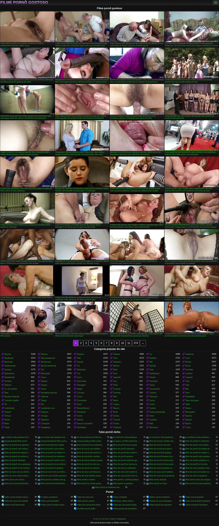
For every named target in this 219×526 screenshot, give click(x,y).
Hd (78, 366)
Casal (43, 389)
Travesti (116, 420)
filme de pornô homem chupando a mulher (162, 456)
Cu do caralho (11, 389)
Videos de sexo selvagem (160, 501)
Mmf (115, 396)
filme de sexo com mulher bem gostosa (126, 472)
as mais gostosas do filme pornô (90, 437)
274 (136, 343)
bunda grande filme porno (16, 441)
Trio (42, 369)
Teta (79, 358)
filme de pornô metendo (15, 460)
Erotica (116, 423)
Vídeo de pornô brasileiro (196, 505)
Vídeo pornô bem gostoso (160, 505)
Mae (6, 393)
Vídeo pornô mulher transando (18, 497)
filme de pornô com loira (159, 445)
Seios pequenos (48, 358)
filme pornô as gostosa (123, 483)
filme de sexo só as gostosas (161, 476)
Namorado (81, 381)
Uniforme (117, 427)
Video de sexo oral (85, 497)
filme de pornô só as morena (53, 464)
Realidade (190, 396)
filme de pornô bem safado (52, 445)
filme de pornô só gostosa (52, 468)
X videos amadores (49, 497)
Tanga (43, 400)
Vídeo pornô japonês (194, 497)
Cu (150, 354)
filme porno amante (157, 479)
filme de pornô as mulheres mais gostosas (198, 441)
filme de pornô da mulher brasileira (198, 449)
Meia (115, 369)
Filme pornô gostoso (24, 2)
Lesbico (188, 373)
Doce (79, 377)
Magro (80, 389)
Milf (150, 362)
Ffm (42, 404)
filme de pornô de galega (160, 452)
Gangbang (45, 427)
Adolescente (10, 366)
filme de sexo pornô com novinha (126, 476)
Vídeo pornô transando (15, 505)
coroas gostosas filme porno (89, 441)
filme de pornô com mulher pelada (54, 449)
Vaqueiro (117, 362)
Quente (152, 366)
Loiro (187, 358)
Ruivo (188, 366)
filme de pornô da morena (160, 449)
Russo (152, 400)
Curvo (79, 396)
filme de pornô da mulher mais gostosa (54, 452)
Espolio (80, 362)
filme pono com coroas (14, 479)
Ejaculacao (9, 373)
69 (6, 404)
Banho (188, 423)
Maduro (188, 420)
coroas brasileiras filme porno (54, 441)
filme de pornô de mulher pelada (18, 456)
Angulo (44, 385)
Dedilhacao (154, 373)
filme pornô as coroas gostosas (90, 483)
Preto (115, 385)
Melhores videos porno (123, 501)
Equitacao (9, 358)
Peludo (152, 377)
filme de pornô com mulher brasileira (198, 445)
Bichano (80, 354)
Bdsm (115, 400)
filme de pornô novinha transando (162, 460)
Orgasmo (45, 420)
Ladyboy (153, 420)
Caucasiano (154, 389)
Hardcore (189, 354)
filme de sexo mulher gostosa (53, 476)
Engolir (8, 412)
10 (122, 343)
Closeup (117, 389)
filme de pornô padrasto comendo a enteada (198, 460)
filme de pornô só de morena (17, 468)
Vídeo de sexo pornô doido (89, 505)
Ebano (188, 408)
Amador (8, 381)
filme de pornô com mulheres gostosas (90, 449)
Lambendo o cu (48, 408)
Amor (151, 416)
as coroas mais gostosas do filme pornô (54, 437)
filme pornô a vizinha (86, 479)
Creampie (45, 423)
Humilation (81, 427)
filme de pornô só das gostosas (162, 464)
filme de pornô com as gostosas (126, 445)
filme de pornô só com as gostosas (126, 464)
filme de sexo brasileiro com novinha (162, 468)
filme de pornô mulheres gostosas (126, 460)
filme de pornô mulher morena (54, 460)
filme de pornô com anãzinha (89, 445)
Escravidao (82, 400)
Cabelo (152, 408)
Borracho (9, 362)
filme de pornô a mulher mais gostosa (162, 441)
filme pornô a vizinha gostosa (126, 479)
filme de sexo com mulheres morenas (162, 472)
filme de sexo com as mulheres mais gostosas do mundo (54, 472)
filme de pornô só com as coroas (90, 464)
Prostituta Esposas (49, 393)
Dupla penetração (157, 412)
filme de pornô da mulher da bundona (18, 452)
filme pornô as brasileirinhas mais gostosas (54, 483)
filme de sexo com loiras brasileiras (90, 472)
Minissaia (153, 427)
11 (128, 343)
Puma (7, 420)
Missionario (46, 362)
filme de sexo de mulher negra (198, 472)
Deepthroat (9, 377)
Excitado (189, 369)
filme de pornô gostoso (123, 456)
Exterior (8, 385)
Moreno (44, 354)
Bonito (188, 362)
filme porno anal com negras (197, 479)
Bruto (115, 412)
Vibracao (153, 396)
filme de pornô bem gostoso (17, 445)
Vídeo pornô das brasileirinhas (126, 509)
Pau (115, 381)
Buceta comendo (12, 396)
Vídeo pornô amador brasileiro (54, 505)
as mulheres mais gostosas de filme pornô (126, 437)
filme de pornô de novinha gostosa (90, 456)
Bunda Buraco (83, 408)
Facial (152, 385)
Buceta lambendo (48, 366)
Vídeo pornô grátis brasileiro (197, 501)
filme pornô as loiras (158, 483)
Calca (43, 377)
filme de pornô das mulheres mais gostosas (126, 452)
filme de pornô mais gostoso (197, 456)
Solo (187, 381)
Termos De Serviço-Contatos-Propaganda (109, 519)
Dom (187, 393)
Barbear (152, 358)
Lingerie (189, 377)
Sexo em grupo (192, 400)
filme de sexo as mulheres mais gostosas (126, 468)
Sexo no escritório (85, 423)
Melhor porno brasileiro (159, 497)
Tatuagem (81, 385)
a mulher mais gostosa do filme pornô (18, 437)
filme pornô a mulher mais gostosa (54, 479)
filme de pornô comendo (123, 449)
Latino (152, 404)
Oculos (116, 416)
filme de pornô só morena (88, 468)
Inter (187, 385)
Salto (187, 404)
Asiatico (8, 369)
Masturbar (81, 369)
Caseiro (152, 393)
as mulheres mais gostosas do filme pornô (162, 437)
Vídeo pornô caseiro (86, 501)
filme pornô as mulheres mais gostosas (108, 487)
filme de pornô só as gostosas (18, 464)
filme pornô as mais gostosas (198, 483)
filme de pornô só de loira (196, 464)
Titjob (7, 427)
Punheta (117, 393)
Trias (115, 358)
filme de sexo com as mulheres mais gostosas (18, 472)
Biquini (116, 408)
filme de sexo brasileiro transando (198, 468)
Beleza (116, 366)
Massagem (190, 412)
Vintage (44, 416)
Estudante (81, 412)
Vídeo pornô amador (50, 501)
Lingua (116, 404)
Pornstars (153, 381)
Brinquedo (45, 373)
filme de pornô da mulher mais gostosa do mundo (90, 452)
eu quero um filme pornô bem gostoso (126, 441)
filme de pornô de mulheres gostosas (54, 456)
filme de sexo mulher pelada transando (90, 476)
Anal (115, 373)
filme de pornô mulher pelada (90, 460)
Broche (8, 354)
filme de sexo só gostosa (196, 476)
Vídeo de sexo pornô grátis (16, 501)
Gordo (79, 416)
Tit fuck (8, 416)
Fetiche (80, 420)
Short (79, 404)
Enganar (44, 412)
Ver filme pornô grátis (86, 509)
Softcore (44, 396)
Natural (44, 381)
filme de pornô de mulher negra (198, 452)
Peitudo (116, 354)
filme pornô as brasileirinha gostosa (18, 483)
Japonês (117, 377)
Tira (78, 373)
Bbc (187, 389)
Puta (151, 369)
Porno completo (120, 497)
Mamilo (188, 416)
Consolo (80, 393)
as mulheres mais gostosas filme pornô (198, 437)
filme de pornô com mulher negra (18, 449)
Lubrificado (9, 408)
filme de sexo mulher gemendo (18, 476)
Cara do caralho (12, 400)
